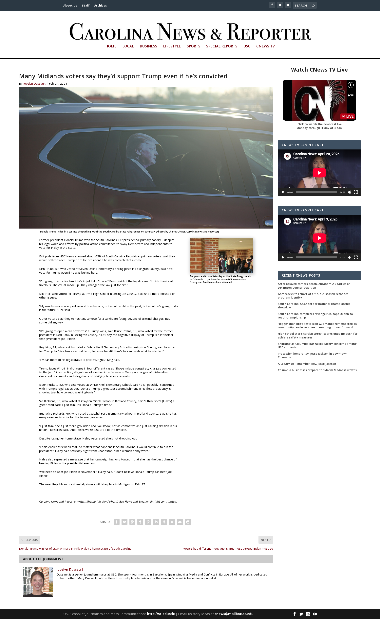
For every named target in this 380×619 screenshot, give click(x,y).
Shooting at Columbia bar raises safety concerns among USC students (317, 345)
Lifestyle (172, 46)
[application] (319, 172)
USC (246, 46)
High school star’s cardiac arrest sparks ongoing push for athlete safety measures (317, 335)
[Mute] (350, 192)
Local (128, 46)
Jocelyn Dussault (34, 83)
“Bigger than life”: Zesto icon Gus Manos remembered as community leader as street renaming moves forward (317, 325)
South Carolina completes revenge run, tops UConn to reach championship (315, 315)
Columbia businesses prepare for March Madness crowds (317, 370)
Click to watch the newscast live (319, 124)
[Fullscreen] (356, 192)
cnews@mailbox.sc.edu (234, 613)
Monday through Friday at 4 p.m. (319, 128)
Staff (85, 5)
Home (110, 46)
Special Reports (221, 46)
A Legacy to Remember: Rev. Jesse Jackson (307, 364)
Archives (100, 5)
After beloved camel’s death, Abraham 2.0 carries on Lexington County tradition (314, 285)
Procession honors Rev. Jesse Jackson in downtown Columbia (312, 355)
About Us (70, 5)
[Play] (283, 192)
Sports (193, 46)
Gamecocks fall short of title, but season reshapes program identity (313, 295)
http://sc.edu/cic (161, 613)
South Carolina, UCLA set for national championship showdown (314, 305)
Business (148, 46)
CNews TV (265, 46)
